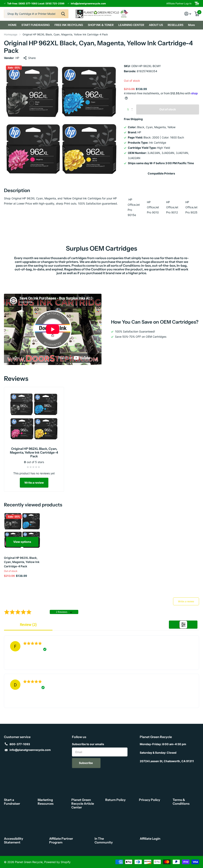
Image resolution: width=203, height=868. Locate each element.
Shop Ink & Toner (101, 25)
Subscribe (86, 763)
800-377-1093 (20, 744)
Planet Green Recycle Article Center (82, 803)
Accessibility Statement (13, 840)
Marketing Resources (46, 801)
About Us (156, 25)
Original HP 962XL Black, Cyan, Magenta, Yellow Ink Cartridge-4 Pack (21, 562)
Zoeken (63, 13)
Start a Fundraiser (12, 801)
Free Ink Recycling (69, 25)
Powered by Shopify (57, 862)
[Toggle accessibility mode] (197, 3)
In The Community (104, 840)
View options (22, 541)
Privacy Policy (149, 800)
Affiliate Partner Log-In (179, 3)
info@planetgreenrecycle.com (30, 749)
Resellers (175, 25)
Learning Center (131, 25)
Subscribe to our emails (88, 744)
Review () (28, 624)
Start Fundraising (35, 25)
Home (12, 25)
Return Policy (115, 800)
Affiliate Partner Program (61, 840)
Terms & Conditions (181, 801)
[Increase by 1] (133, 105)
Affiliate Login (150, 839)
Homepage (10, 34)
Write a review (34, 482)
